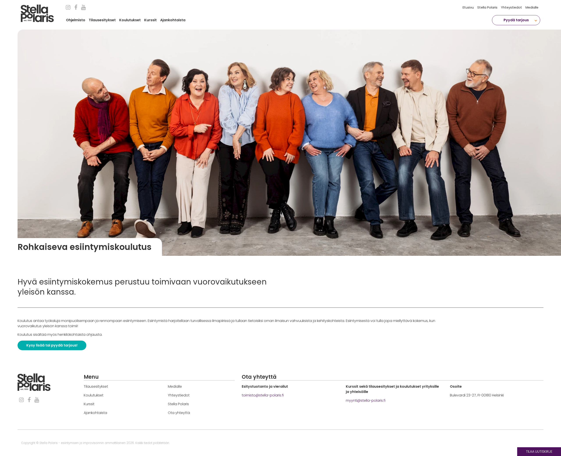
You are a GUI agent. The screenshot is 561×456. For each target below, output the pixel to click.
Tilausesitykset (102, 20)
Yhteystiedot (511, 7)
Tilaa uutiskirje (539, 451)
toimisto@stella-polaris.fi (263, 395)
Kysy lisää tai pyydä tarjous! (52, 345)
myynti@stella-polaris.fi (365, 400)
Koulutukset (130, 20)
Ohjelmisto (75, 20)
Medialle (531, 7)
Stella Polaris (487, 7)
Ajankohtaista (172, 20)
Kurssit (150, 20)
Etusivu (468, 7)
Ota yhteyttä (179, 412)
